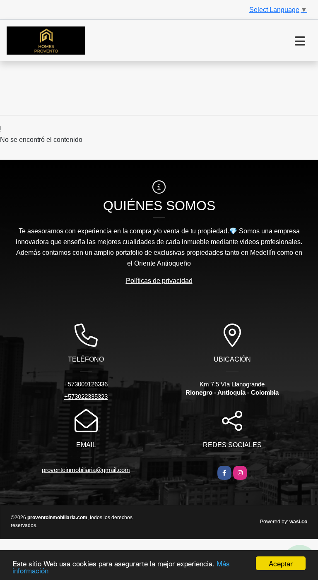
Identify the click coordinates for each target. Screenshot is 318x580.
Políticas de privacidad (159, 280)
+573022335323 (86, 396)
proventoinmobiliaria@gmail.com (86, 469)
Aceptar (281, 563)
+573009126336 (86, 384)
